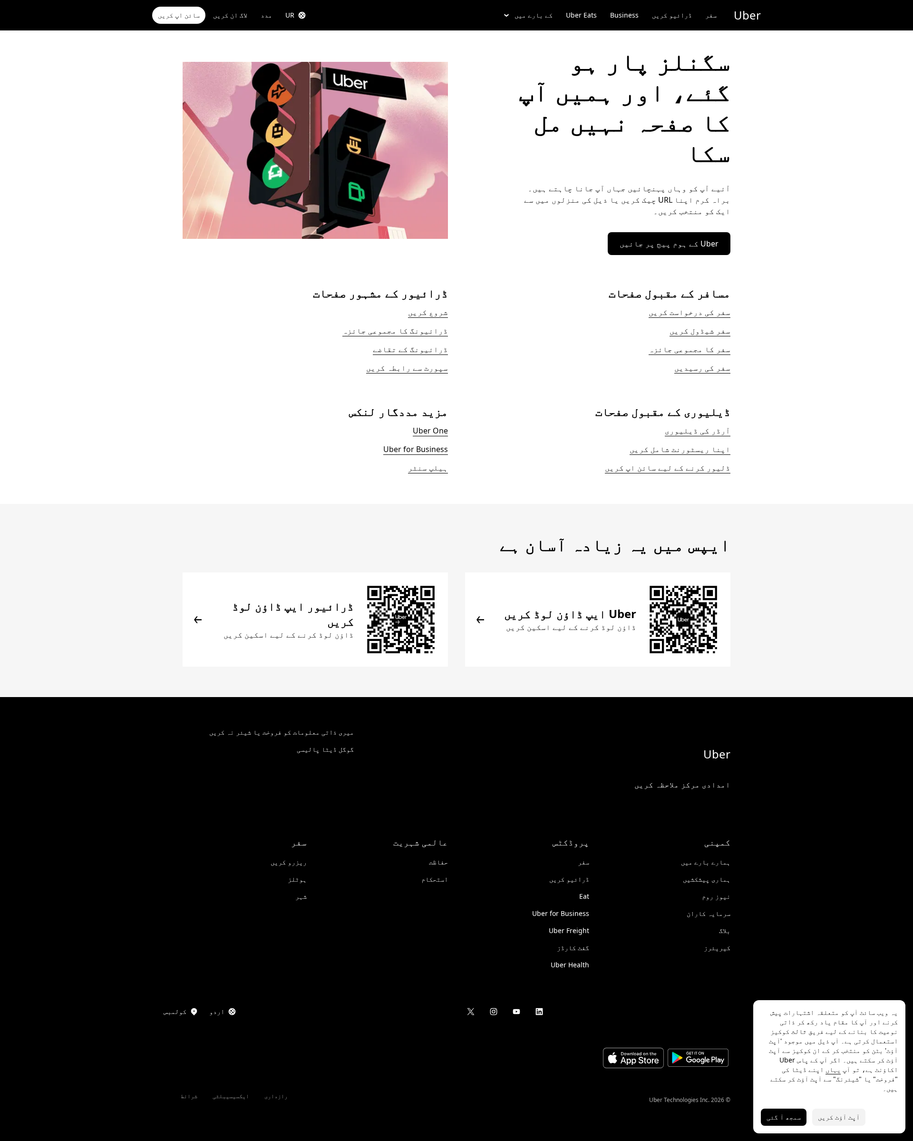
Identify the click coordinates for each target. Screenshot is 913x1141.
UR (289, 15)
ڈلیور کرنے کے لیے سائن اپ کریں (667, 467)
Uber (747, 15)
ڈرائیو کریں (672, 15)
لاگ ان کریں (230, 15)
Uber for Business (415, 449)
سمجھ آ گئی (784, 1116)
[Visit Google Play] (698, 1059)
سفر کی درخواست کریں (689, 312)
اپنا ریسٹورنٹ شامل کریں (680, 449)
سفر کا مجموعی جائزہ (689, 349)
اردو (216, 1011)
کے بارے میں (534, 15)
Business (624, 15)
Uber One (430, 430)
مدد (266, 15)
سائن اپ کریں (179, 15)
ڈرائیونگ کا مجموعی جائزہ (395, 330)
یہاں (833, 1069)
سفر (711, 15)
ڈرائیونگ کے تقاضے (410, 349)
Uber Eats (581, 15)
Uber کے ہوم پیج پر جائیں (669, 243)
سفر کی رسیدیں (702, 368)
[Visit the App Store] (633, 1059)
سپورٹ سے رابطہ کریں (407, 368)
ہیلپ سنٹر (428, 467)
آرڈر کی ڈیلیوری (697, 430)
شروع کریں (428, 312)
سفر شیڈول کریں (700, 330)
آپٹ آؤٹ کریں (839, 1116)
